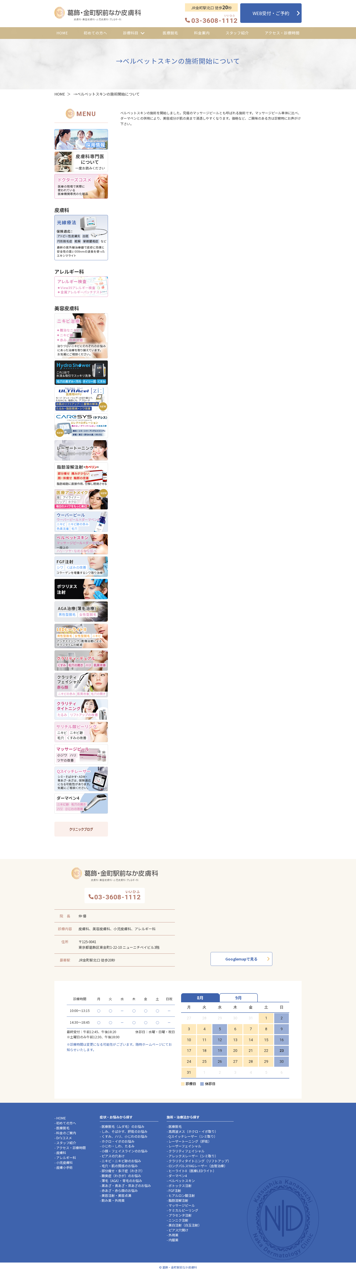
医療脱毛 (62, 1127)
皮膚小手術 (64, 1167)
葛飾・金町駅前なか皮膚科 (97, 14)
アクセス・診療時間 (71, 1147)
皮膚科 (61, 1152)
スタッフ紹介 (66, 1142)
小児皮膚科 (64, 1162)
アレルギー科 (66, 1157)
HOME (59, 94)
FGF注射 (175, 1190)
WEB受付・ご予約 (271, 13)
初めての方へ (66, 1122)
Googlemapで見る (241, 959)
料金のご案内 (66, 1132)
